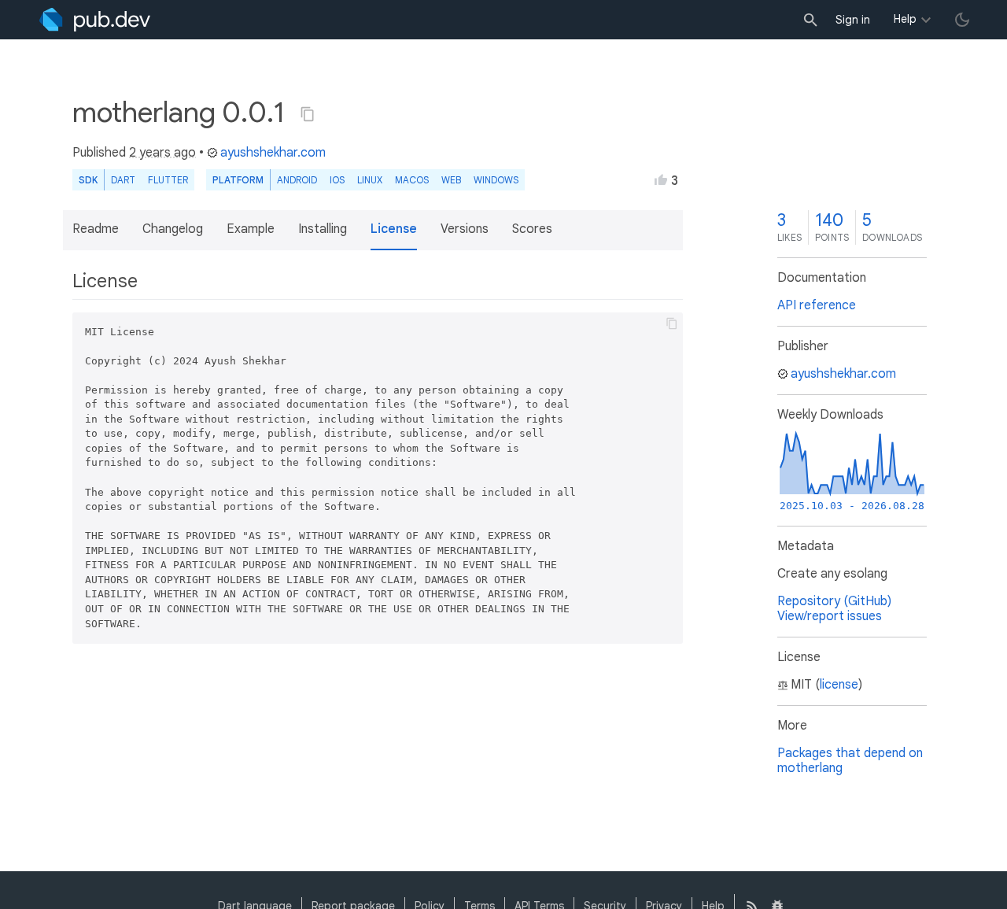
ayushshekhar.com (273, 153)
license (839, 685)
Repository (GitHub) (834, 601)
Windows (496, 180)
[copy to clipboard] (672, 323)
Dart (123, 180)
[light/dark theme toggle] (962, 19)
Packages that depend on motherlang (850, 760)
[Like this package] (661, 179)
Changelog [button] (172, 229)
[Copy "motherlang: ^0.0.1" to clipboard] (307, 114)
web (451, 180)
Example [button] (251, 229)
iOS (337, 180)
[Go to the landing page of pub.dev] (94, 19)
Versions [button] (465, 229)
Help (905, 19)
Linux (369, 180)
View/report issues (829, 616)
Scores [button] (532, 229)
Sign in (852, 20)
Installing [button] (322, 229)
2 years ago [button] (162, 153)
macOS (412, 180)
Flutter (168, 180)
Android (297, 180)
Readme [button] (95, 229)
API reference (816, 305)
